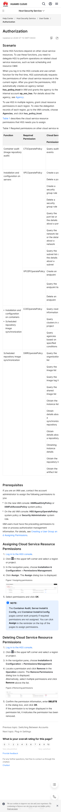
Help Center (8, 18)
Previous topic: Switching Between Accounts (25, 727)
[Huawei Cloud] (15, 4)
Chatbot (6, 765)
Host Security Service (26, 18)
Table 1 (6, 118)
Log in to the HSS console (19, 554)
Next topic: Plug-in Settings (17, 731)
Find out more (12, 809)
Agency (20, 97)
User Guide (44, 18)
